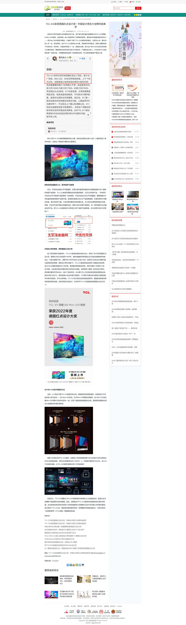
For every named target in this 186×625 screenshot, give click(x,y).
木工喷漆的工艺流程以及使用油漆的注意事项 (125, 232)
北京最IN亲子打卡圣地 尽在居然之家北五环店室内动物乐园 (67, 594)
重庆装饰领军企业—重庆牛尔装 (122, 158)
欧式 (94, 15)
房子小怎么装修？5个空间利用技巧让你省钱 (125, 245)
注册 (63, 1)
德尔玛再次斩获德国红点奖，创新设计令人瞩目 (61, 542)
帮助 (127, 2)
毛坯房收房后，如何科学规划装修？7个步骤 (125, 261)
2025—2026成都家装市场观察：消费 (124, 347)
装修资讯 (55, 15)
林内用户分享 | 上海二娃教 (121, 163)
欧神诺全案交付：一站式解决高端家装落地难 (126, 108)
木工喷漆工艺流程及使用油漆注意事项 (125, 238)
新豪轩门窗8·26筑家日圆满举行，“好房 (125, 117)
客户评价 (99, 606)
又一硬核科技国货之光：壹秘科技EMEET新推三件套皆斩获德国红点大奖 (70, 548)
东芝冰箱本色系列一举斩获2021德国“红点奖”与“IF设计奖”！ (65, 530)
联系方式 (112, 606)
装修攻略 (105, 15)
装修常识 (113, 15)
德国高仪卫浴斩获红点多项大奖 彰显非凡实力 (60, 533)
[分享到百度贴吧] (80, 565)
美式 (98, 15)
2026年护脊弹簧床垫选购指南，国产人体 (125, 119)
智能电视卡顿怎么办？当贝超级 (122, 168)
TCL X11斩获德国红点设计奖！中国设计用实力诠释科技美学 (65, 520)
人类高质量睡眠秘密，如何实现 (122, 152)
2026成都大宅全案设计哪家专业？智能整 (125, 100)
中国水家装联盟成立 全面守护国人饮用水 (125, 282)
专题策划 (137, 15)
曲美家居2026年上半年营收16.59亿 (123, 114)
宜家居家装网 (69, 31)
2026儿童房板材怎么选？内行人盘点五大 (125, 362)
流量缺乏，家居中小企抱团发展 (122, 147)
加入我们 (73, 606)
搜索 (121, 2)
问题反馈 (106, 606)
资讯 (67, 8)
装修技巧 (120, 15)
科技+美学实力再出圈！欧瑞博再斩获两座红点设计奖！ (64, 526)
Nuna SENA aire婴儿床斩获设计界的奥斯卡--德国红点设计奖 (65, 536)
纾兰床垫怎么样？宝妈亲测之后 (122, 179)
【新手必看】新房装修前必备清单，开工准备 (125, 253)
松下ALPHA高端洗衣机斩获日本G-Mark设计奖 (61, 545)
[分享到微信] (77, 565)
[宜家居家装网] (54, 8)
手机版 (114, 2)
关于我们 (66, 606)
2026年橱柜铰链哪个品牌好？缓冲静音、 (124, 310)
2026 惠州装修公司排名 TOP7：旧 (123, 334)
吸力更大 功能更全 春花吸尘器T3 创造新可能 (98, 594)
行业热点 (63, 15)
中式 (90, 15)
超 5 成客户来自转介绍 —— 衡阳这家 (124, 328)
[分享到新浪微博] (74, 565)
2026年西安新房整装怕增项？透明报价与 (125, 103)
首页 (48, 15)
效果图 (78, 15)
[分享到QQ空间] (71, 565)
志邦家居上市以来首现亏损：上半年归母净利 (126, 111)
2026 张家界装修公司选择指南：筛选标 (125, 323)
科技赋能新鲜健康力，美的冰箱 (122, 137)
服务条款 (93, 606)
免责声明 (86, 606)
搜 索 (138, 8)
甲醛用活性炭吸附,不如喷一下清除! (124, 268)
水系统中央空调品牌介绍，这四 (122, 173)
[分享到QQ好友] (83, 565)
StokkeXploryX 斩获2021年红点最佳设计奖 (59, 539)
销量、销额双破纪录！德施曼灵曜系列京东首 (126, 105)
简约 (83, 15)
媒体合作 (80, 606)
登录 (60, 1)
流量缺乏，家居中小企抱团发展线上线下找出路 (99, 578)
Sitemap (119, 606)
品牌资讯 (70, 15)
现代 (87, 15)
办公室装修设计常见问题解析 (122, 289)
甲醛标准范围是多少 (119, 225)
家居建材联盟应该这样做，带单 (122, 142)
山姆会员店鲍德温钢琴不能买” (122, 131)
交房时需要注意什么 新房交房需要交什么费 (125, 274)
